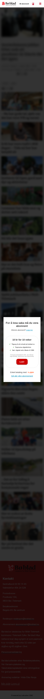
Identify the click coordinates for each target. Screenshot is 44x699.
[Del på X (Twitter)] (22, 74)
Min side (5, 683)
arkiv (13, 84)
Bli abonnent (24, 4)
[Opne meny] (40, 4)
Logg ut (15, 683)
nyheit (5, 84)
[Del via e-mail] (25, 74)
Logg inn (33, 3)
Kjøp (21, 362)
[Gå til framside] (9, 3)
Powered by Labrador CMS (22, 695)
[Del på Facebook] (18, 74)
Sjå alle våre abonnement (22, 376)
